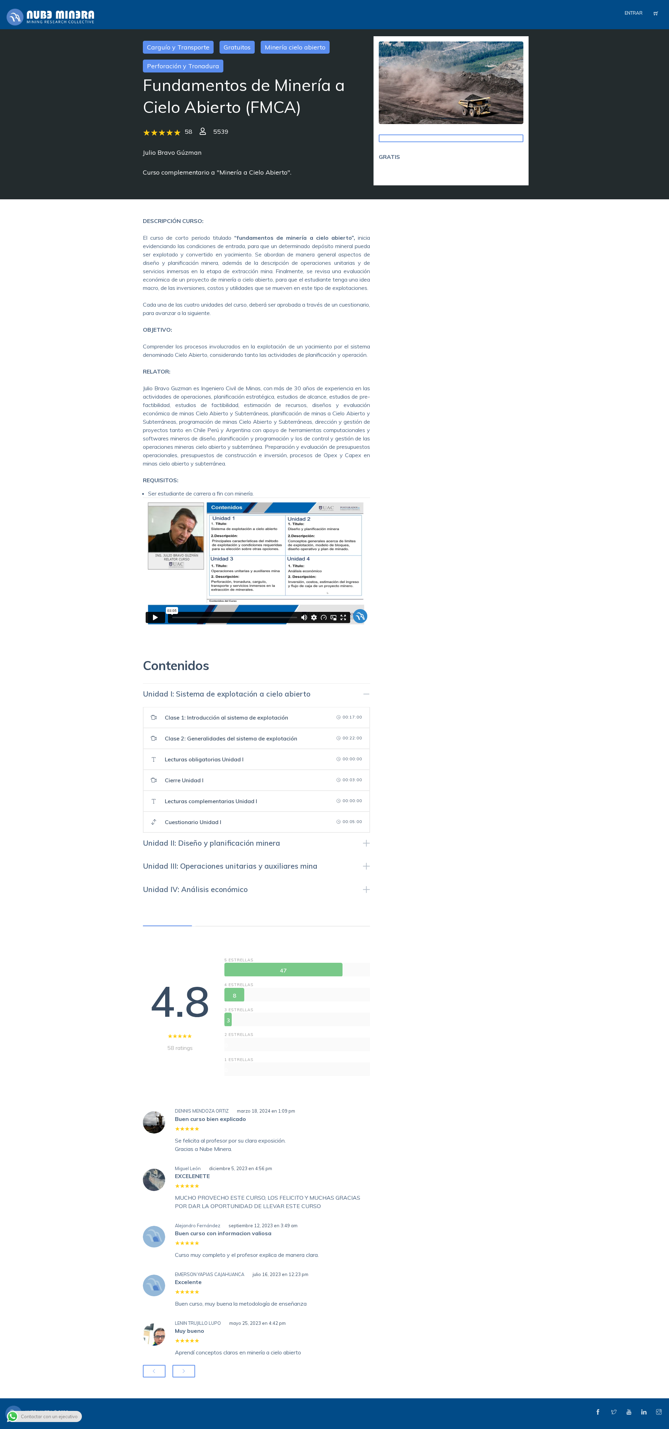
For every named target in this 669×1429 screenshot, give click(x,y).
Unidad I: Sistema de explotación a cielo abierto (226, 693)
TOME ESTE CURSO (451, 138)
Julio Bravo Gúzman (172, 152)
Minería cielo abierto (295, 47)
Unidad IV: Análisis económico (195, 889)
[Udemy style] (451, 81)
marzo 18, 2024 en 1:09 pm (266, 1111)
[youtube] (629, 1412)
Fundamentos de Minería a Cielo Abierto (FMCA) (244, 96)
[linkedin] (644, 1412)
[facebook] (598, 1412)
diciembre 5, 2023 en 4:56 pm (240, 1168)
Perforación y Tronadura (183, 66)
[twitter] (614, 1412)
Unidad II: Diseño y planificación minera (211, 842)
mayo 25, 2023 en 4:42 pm (257, 1323)
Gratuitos (237, 47)
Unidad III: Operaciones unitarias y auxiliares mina (230, 865)
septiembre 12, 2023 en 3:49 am (263, 1225)
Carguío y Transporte (178, 47)
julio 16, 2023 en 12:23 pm (280, 1274)
